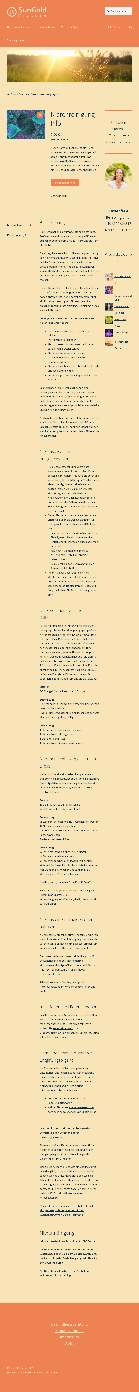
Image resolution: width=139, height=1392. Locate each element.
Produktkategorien (47, 27)
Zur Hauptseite (16, 40)
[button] (40, 115)
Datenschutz (14, 1372)
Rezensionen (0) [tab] (16, 235)
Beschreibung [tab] (15, 225)
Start (13, 94)
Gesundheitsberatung (69, 1324)
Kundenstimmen (69, 1330)
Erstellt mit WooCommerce (40, 1372)
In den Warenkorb (64, 182)
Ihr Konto (74, 27)
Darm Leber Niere (27, 94)
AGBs (69, 1343)
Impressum (69, 1336)
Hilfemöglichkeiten (18, 27)
